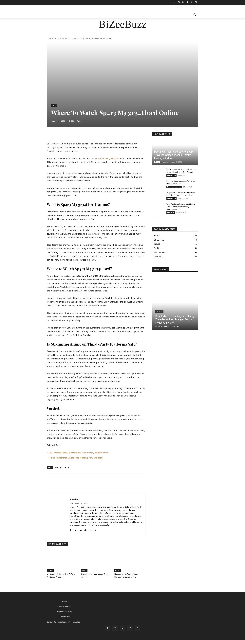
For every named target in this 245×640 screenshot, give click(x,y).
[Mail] (85, 530)
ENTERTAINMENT (60, 38)
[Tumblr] (192, 2)
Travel (157, 162)
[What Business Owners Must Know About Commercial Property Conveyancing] (158, 207)
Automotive (171, 175)
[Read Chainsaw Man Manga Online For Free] (96, 561)
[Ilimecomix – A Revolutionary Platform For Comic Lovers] (129, 561)
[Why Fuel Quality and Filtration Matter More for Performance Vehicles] (158, 195)
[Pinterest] (187, 2)
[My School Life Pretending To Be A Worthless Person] (62, 561)
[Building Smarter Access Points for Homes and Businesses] (158, 184)
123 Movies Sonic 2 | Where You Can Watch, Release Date (79, 452)
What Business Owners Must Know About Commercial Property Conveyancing (180, 206)
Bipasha (73, 499)
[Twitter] (196, 2)
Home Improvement (174, 187)
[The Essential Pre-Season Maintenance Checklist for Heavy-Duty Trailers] (158, 172)
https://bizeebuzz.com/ (78, 503)
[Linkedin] (183, 2)
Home (49, 38)
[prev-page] (154, 218)
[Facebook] (175, 2)
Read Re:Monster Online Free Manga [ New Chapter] (76, 458)
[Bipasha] (58, 514)
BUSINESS (170, 213)
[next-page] (158, 218)
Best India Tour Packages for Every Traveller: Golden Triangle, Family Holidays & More (173, 155)
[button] (194, 15)
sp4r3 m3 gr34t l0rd (108, 158)
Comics (72, 38)
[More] (119, 135)
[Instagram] (179, 2)
